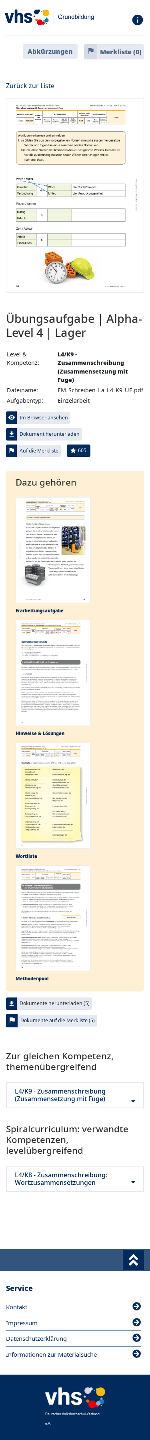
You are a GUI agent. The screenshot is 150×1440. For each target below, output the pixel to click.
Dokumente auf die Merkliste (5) (57, 1020)
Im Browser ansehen (44, 417)
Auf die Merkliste (39, 450)
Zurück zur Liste (30, 85)
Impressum (22, 1323)
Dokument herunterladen (50, 434)
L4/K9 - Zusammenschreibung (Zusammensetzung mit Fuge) (60, 1095)
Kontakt (16, 1307)
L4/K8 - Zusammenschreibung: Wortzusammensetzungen (61, 1178)
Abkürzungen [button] (50, 51)
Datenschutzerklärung (36, 1338)
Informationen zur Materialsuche (51, 1354)
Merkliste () (121, 51)
